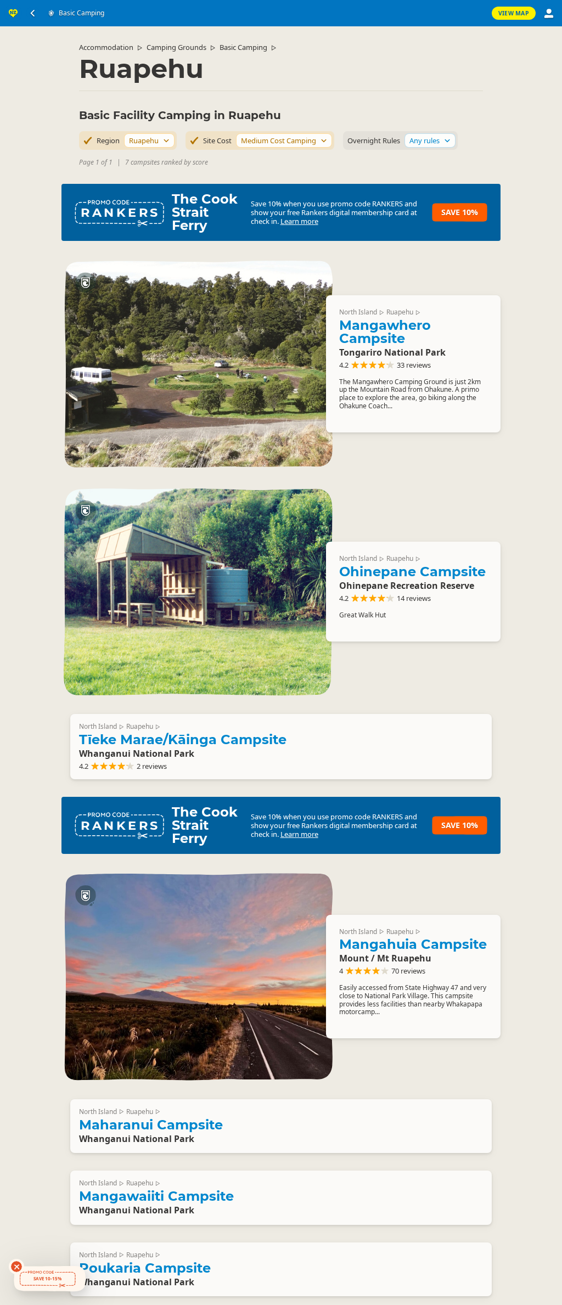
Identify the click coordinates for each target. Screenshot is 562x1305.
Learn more (299, 221)
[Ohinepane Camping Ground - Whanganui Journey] (198, 591)
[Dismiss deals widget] (16, 1266)
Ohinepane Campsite (412, 572)
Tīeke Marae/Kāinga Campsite (182, 739)
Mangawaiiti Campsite (156, 1196)
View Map (513, 13)
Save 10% (459, 212)
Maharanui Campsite (151, 1125)
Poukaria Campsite (145, 1268)
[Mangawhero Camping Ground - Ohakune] (198, 363)
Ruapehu (399, 312)
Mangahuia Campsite (413, 944)
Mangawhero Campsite (385, 331)
